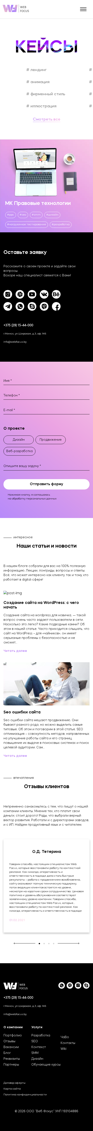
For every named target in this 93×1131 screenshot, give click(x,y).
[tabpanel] (46, 886)
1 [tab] (39, 943)
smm (37, 215)
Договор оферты (14, 1083)
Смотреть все (46, 119)
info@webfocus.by (15, 342)
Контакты (68, 1043)
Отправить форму (46, 484)
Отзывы (9, 1041)
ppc (11, 215)
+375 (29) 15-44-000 (18, 325)
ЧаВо (65, 1037)
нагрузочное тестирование (27, 224)
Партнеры (11, 1064)
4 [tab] (53, 943)
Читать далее (15, 651)
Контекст (38, 1047)
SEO (34, 1041)
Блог (7, 1053)
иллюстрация (42, 106)
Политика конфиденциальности (25, 1094)
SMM (34, 1053)
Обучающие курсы (46, 1064)
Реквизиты (11, 1058)
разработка (62, 224)
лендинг (37, 70)
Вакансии (11, 1047)
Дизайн (37, 1058)
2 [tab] (44, 943)
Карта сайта (12, 1089)
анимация (39, 82)
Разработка (40, 1035)
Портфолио (12, 1035)
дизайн (53, 215)
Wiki (63, 1048)
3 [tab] (49, 943)
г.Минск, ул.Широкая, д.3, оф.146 (24, 334)
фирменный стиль (47, 94)
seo (24, 215)
